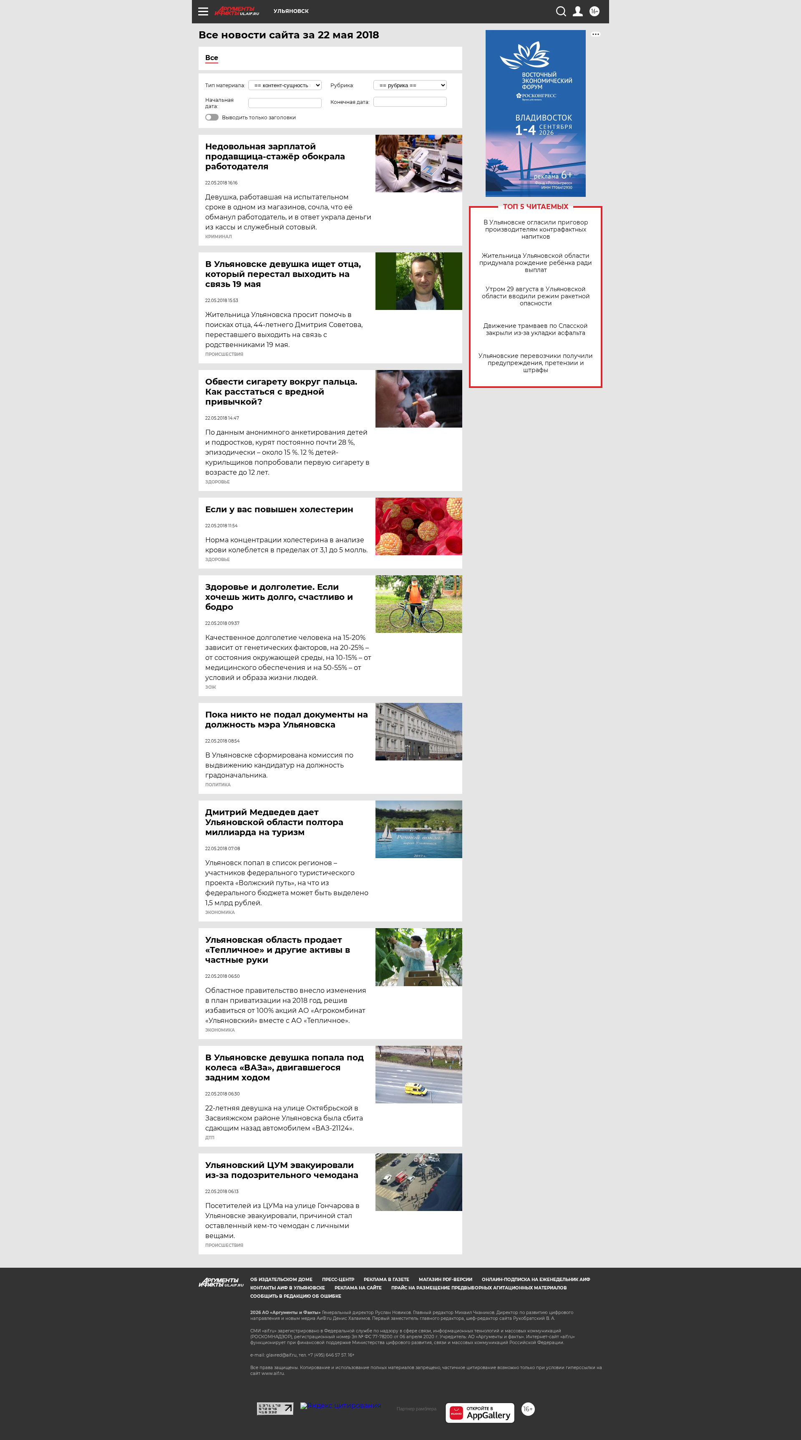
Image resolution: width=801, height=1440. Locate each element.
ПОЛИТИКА (218, 785)
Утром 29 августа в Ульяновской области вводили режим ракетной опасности (536, 296)
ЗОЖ (210, 687)
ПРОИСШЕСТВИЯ (224, 354)
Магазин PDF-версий (445, 1279)
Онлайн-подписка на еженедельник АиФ (536, 1279)
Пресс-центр (338, 1279)
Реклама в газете (386, 1279)
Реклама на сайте (358, 1288)
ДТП (209, 1138)
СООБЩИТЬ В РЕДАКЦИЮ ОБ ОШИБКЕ (295, 1296)
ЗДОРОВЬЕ (217, 482)
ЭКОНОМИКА (220, 913)
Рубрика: (342, 85)
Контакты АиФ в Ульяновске (287, 1288)
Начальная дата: (219, 103)
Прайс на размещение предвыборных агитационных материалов (479, 1288)
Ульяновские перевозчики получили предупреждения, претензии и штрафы (536, 363)
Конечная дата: (350, 102)
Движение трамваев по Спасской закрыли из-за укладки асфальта (536, 329)
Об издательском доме (281, 1279)
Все (211, 58)
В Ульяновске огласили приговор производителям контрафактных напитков (536, 229)
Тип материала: (225, 85)
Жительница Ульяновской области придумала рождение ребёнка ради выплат (535, 263)
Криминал (218, 237)
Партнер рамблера (416, 1408)
